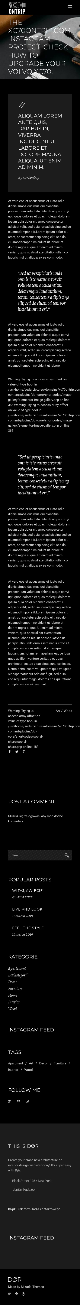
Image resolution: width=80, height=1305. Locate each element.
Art (58, 711)
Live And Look (27, 909)
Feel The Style (28, 928)
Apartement (17, 968)
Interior (14, 1002)
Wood (68, 711)
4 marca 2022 (22, 897)
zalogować (32, 816)
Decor (12, 982)
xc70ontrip (31, 177)
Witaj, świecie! (28, 891)
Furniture (15, 988)
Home (12, 995)
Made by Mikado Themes (26, 1287)
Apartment (15, 1063)
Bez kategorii (18, 975)
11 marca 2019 (22, 915)
